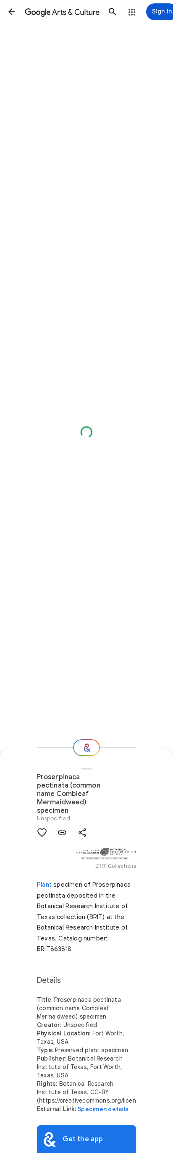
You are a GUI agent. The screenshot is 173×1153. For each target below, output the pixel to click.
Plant (44, 884)
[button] (12, 12)
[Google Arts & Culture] (62, 12)
